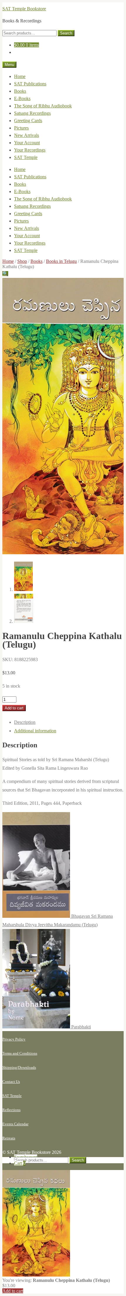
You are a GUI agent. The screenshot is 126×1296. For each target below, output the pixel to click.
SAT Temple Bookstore (24, 8)
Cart (19, 1163)
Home (19, 76)
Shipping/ (10, 1067)
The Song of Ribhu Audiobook (43, 105)
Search (66, 33)
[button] (5, 273)
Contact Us (11, 1081)
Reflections (11, 1110)
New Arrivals (26, 135)
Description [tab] (24, 722)
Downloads (27, 1067)
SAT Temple (26, 157)
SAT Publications (30, 83)
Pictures (21, 127)
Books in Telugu (61, 261)
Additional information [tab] (35, 730)
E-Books (22, 98)
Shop (22, 261)
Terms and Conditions (19, 1053)
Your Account (27, 142)
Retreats (8, 1138)
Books (20, 91)
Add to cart (14, 708)
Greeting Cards (28, 120)
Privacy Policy (13, 1039)
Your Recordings (29, 149)
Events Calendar (15, 1124)
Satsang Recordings (32, 113)
